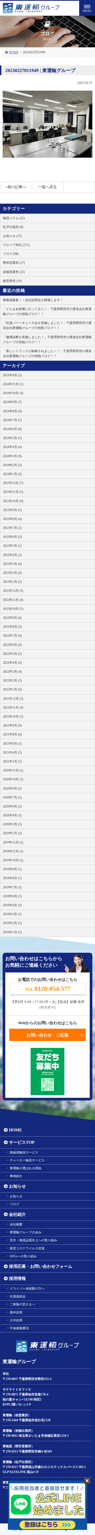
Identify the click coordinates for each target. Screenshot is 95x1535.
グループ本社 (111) (16, 245)
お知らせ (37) (12, 236)
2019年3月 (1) (12, 914)
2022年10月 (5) (13, 609)
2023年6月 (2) (12, 537)
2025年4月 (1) (12, 375)
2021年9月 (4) (12, 725)
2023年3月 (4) (12, 564)
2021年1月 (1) (12, 761)
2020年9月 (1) (12, 788)
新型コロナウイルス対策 (27, 1248)
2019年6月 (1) (12, 896)
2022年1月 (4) (12, 689)
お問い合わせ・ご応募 (47, 1035)
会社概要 (16, 1224)
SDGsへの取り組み (23, 1256)
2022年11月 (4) (13, 600)
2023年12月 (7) (13, 483)
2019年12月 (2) (13, 842)
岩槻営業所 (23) (14, 272)
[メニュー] (87, 8)
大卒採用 (16, 1320)
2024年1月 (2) (12, 474)
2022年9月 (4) (12, 618)
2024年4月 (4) (12, 447)
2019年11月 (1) (13, 851)
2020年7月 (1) (12, 797)
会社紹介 (17, 1214)
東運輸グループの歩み (25, 1232)
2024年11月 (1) (13, 384)
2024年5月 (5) (12, 438)
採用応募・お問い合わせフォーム (40, 1266)
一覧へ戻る (47, 187)
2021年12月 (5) (13, 698)
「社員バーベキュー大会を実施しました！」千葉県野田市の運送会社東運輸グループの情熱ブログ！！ (47, 325)
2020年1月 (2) (12, 833)
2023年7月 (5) (12, 528)
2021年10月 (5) (13, 716)
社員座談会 (18, 1296)
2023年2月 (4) (12, 573)
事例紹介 (16, 1176)
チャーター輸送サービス (27, 1160)
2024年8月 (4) (12, 411)
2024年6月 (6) (12, 429)
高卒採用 (16, 1312)
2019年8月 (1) (12, 878)
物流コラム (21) (14, 218)
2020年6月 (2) (12, 806)
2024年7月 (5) (12, 420)
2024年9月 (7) (12, 402)
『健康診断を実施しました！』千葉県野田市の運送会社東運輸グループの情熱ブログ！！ (47, 339)
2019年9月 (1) (12, 869)
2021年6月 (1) (12, 743)
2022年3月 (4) (12, 671)
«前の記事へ (16, 187)
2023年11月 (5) (13, 492)
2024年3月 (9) (12, 456)
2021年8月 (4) (12, 734)
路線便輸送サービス (24, 1152)
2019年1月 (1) (12, 932)
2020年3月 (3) (12, 824)
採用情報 (17, 1278)
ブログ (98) (10, 254)
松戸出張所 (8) (13, 227)
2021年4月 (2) (12, 752)
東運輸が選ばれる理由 (25, 1168)
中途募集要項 (19, 1328)
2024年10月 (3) (13, 393)
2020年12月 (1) (13, 770)
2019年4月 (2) (12, 905)
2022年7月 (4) (12, 635)
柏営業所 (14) (12, 281)
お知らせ (17, 1186)
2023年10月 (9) (13, 501)
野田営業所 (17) (14, 263)
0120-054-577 (47, 988)
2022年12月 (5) (13, 591)
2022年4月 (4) (12, 663)
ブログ (14, 1204)
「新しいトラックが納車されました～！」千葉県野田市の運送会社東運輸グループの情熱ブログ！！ (47, 353)
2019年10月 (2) (13, 860)
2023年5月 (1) (12, 546)
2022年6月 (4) (12, 645)
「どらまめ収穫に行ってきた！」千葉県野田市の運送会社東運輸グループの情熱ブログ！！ (47, 311)
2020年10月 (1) (13, 779)
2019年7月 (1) (12, 887)
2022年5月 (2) (12, 654)
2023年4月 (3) (12, 555)
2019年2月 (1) (12, 923)
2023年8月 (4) (12, 519)
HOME (13, 52)
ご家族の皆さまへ (22, 1304)
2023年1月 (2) (12, 582)
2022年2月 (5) (12, 680)
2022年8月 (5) (12, 627)
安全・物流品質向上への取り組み (33, 1240)
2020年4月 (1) (12, 815)
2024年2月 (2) (12, 465)
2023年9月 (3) (12, 510)
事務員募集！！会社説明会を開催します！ (33, 300)
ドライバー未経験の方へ (27, 1288)
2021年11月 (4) (13, 707)
